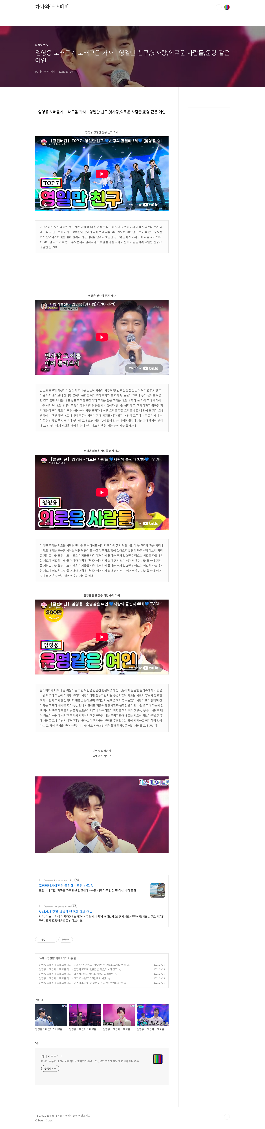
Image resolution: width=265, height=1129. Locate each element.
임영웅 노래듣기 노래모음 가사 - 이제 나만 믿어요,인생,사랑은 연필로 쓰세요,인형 (82, 965)
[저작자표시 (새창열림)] (74, 939)
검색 (218, 7)
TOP (227, 1117)
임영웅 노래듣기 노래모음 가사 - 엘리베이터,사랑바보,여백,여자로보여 (76, 974)
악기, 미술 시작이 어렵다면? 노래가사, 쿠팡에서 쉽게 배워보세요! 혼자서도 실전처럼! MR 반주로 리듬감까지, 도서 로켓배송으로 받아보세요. (102, 918)
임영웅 (50, 958)
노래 (42, 958)
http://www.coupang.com (55, 906)
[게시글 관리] (53, 939)
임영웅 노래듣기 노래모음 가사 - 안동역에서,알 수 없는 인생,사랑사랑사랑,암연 (81, 983)
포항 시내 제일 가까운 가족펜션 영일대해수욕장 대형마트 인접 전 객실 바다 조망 (87, 890)
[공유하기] (49, 939)
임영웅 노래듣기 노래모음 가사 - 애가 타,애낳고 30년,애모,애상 (72, 978)
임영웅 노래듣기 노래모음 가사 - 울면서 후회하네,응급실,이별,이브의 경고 (78, 969)
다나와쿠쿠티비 (52, 7)
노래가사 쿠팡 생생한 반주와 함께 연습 (65, 911)
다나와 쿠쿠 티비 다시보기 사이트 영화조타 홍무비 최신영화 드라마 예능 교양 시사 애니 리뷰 (90, 1061)
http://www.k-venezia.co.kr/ (56, 880)
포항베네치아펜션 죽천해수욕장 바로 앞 (66, 885)
